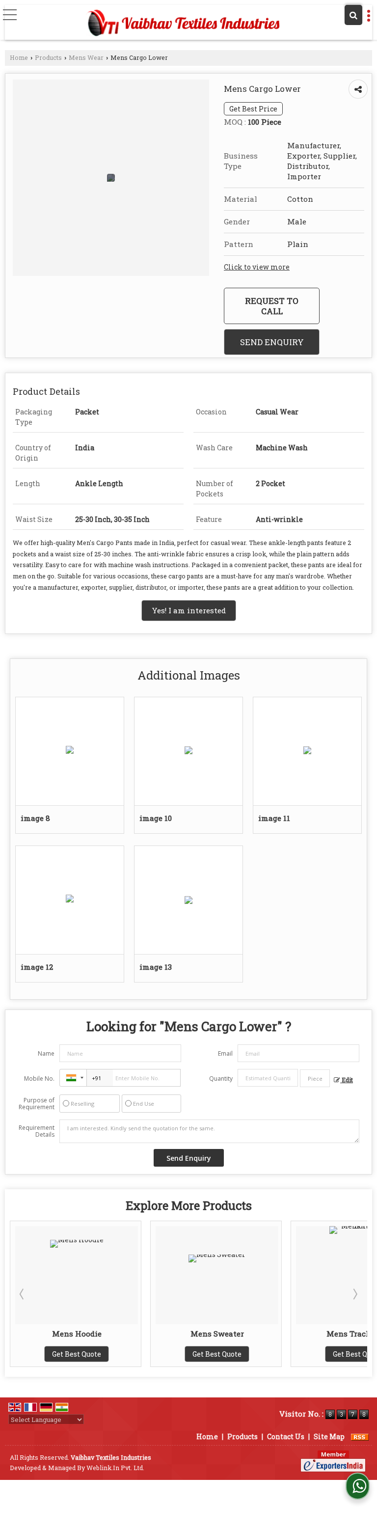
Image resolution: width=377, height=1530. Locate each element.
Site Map (329, 1436)
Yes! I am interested (189, 610)
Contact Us (285, 1436)
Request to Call (271, 306)
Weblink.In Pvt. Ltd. (115, 1468)
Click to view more (257, 267)
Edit (346, 1080)
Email (225, 1053)
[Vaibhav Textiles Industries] (182, 23)
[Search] (353, 15)
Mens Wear (86, 57)
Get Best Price (253, 108)
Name (46, 1053)
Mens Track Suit (242, 1334)
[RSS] (360, 1436)
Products (48, 57)
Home (19, 57)
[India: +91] (73, 1078)
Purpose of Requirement (36, 1104)
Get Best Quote (102, 1354)
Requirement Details (36, 1131)
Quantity (221, 1078)
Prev (22, 1294)
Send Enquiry (272, 342)
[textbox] (315, 1078)
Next (354, 1294)
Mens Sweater (102, 1334)
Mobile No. (39, 1078)
